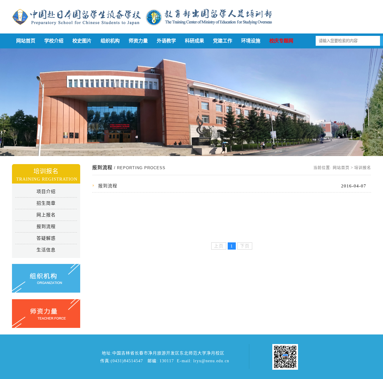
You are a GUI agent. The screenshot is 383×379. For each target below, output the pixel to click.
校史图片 (82, 40)
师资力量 (138, 40)
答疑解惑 (46, 238)
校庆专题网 (281, 40)
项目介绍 (46, 191)
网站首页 (25, 40)
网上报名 (46, 215)
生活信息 (46, 249)
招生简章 (46, 203)
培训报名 (362, 167)
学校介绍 (53, 40)
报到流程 (46, 226)
